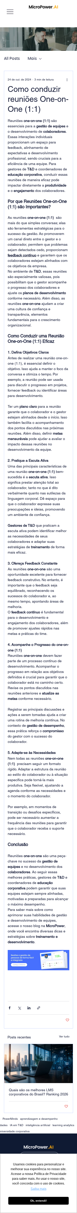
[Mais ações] (67, 79)
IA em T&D (16, 1125)
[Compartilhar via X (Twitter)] (19, 1008)
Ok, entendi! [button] (38, 1200)
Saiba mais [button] (38, 1188)
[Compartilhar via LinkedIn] (29, 1008)
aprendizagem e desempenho (39, 1118)
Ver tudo (64, 1036)
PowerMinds (10, 1118)
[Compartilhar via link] (38, 1008)
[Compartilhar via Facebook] (9, 1008)
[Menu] (10, 12)
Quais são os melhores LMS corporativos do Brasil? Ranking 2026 (38, 1092)
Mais (32, 59)
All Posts (12, 59)
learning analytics (63, 1125)
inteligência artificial (38, 1125)
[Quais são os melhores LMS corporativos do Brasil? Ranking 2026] (38, 1063)
